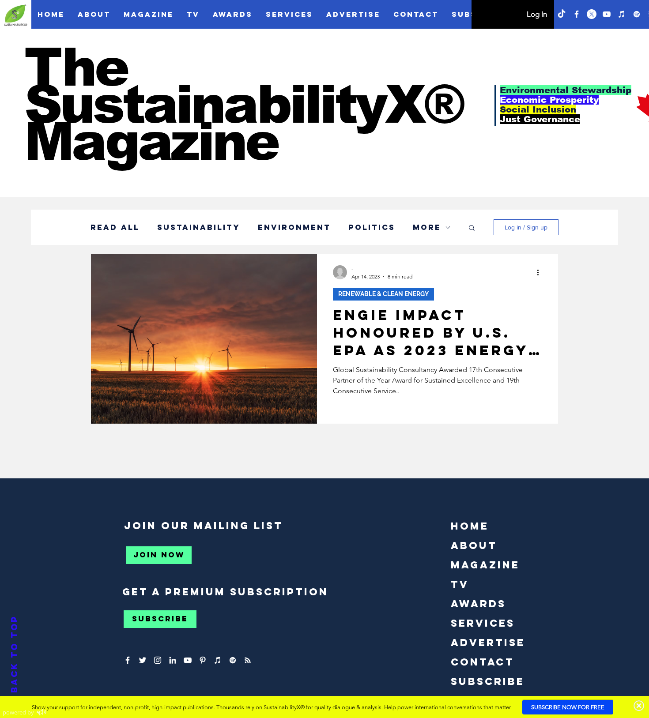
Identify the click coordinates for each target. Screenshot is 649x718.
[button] (632, 16)
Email (460, 217)
